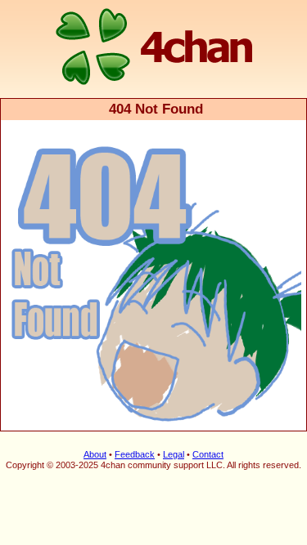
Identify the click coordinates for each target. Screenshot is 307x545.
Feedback (135, 454)
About (95, 454)
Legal (173, 454)
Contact (207, 454)
